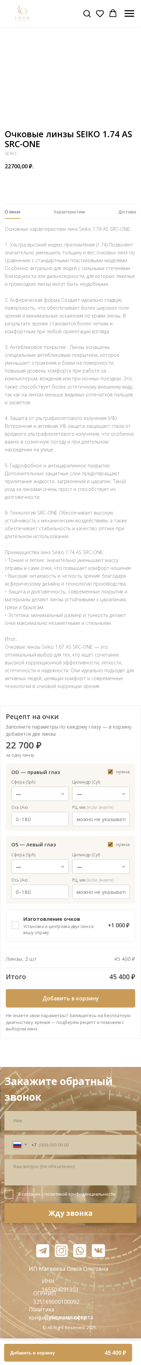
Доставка (127, 212)
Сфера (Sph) (23, 782)
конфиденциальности (91, 1194)
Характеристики (69, 212)
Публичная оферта (68, 1317)
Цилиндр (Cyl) (86, 782)
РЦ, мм (92, 807)
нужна (123, 772)
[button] (87, 13)
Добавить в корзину (70, 998)
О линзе (13, 212)
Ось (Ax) (19, 807)
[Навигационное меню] (129, 13)
